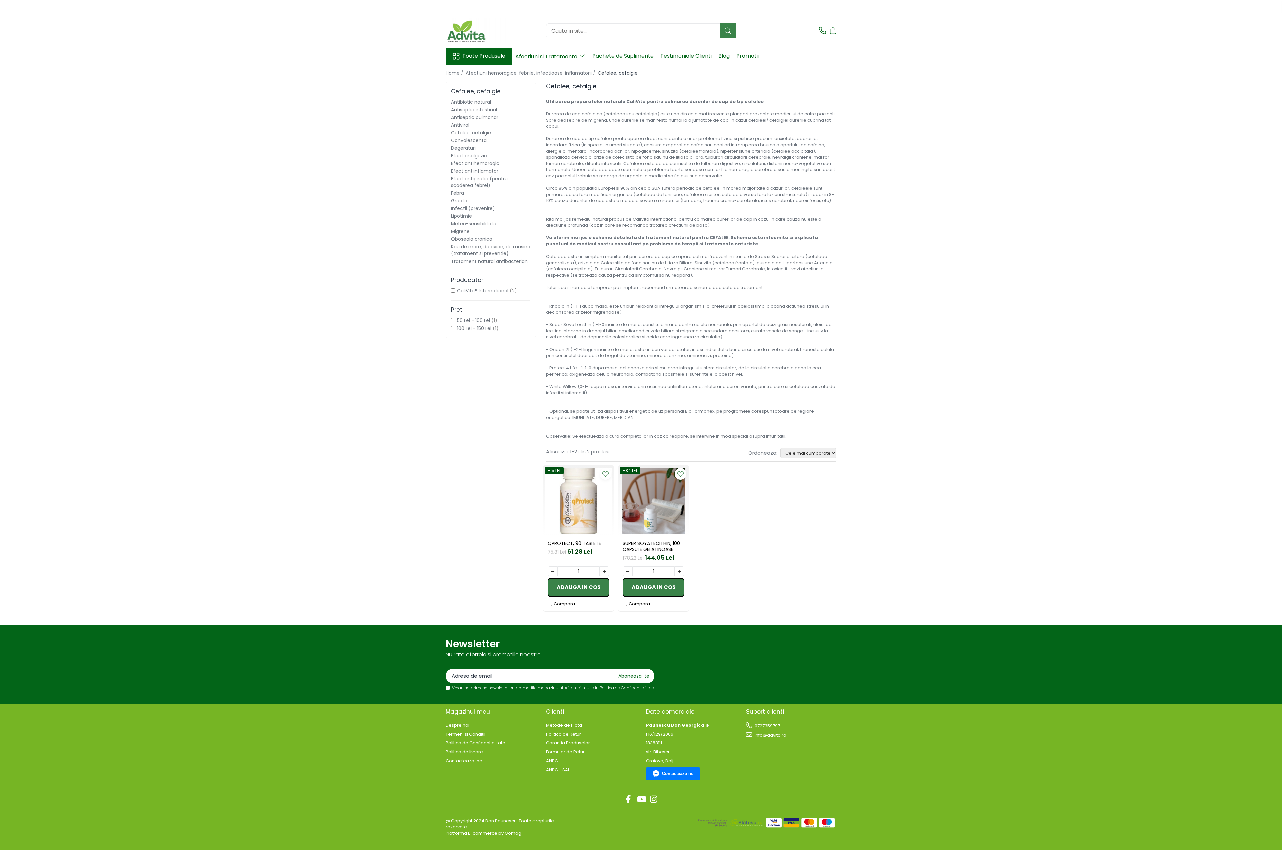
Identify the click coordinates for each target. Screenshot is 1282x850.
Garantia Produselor (568, 743)
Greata (459, 200)
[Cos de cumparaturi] (832, 31)
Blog (724, 56)
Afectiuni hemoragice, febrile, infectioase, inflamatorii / (531, 73)
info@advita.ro (770, 735)
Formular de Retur (565, 752)
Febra (457, 193)
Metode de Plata (564, 725)
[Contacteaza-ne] (822, 31)
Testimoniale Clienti (686, 56)
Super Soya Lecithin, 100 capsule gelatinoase (651, 546)
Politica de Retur (563, 734)
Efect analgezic (469, 155)
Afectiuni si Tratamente (547, 56)
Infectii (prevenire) (473, 208)
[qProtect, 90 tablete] (578, 500)
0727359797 (767, 726)
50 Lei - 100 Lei (473, 320)
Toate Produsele (483, 56)
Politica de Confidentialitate (627, 688)
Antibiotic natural (471, 102)
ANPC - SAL (558, 770)
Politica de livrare (464, 752)
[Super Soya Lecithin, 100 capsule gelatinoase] (653, 500)
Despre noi (457, 725)
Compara (564, 604)
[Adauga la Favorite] (605, 474)
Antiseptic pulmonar (474, 117)
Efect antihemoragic (475, 163)
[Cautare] (728, 30)
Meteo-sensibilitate (473, 223)
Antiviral (460, 125)
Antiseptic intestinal (474, 109)
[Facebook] (628, 800)
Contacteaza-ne (464, 761)
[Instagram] (654, 800)
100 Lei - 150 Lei (474, 328)
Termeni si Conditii (465, 734)
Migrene (460, 231)
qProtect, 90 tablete (574, 543)
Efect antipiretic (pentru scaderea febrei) (479, 182)
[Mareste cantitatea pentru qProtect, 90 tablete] (604, 571)
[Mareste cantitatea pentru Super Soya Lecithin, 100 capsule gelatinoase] (679, 571)
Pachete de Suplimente (623, 56)
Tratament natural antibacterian (489, 261)
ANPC (552, 761)
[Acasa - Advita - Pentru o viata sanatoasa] (479, 30)
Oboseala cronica (471, 239)
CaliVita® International (482, 290)
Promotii (747, 56)
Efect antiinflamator (474, 171)
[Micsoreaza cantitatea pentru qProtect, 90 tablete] (553, 571)
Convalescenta (469, 140)
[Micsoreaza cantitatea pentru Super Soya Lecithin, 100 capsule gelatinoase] (628, 571)
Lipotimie (461, 216)
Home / (455, 73)
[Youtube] (641, 800)
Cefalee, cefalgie (471, 132)
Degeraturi (463, 148)
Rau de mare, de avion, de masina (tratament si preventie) (490, 250)
